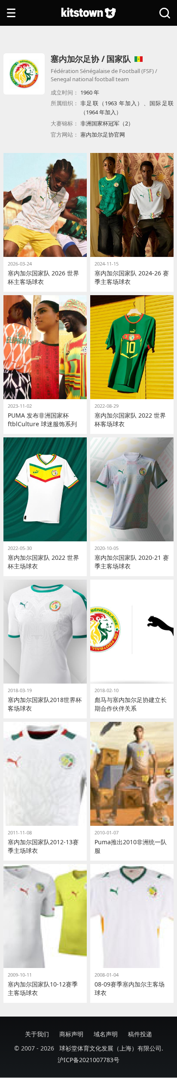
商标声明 (71, 1034)
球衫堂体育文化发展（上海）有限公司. (111, 1048)
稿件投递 (140, 1034)
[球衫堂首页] (88, 13)
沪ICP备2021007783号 (88, 1060)
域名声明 (106, 1034)
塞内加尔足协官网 (102, 134)
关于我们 (37, 1034)
